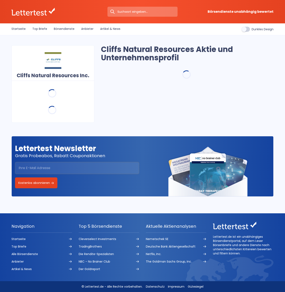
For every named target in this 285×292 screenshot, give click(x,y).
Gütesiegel (195, 286)
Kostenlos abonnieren (34, 183)
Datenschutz (155, 286)
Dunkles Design (263, 29)
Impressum (176, 286)
